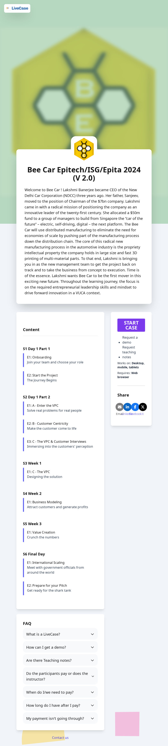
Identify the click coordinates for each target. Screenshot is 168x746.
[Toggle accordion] (60, 633)
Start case (131, 325)
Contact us (60, 737)
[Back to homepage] (17, 8)
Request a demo (130, 340)
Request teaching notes (129, 352)
